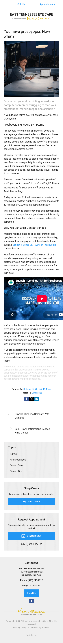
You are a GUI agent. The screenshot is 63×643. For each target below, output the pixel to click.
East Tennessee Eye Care (35, 621)
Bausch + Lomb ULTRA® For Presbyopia (34, 244)
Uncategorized (18, 459)
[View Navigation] (5, 4)
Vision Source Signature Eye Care (31, 611)
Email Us (31, 593)
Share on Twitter (31, 399)
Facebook (31, 601)
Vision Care (16, 465)
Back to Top (31, 635)
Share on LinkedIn (36, 399)
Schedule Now (34, 536)
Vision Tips (37, 393)
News (13, 453)
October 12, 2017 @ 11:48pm (37, 389)
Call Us (21, 4)
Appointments (47, 4)
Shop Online (34, 501)
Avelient (45, 627)
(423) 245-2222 (35, 580)
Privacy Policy (19, 627)
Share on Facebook (26, 399)
